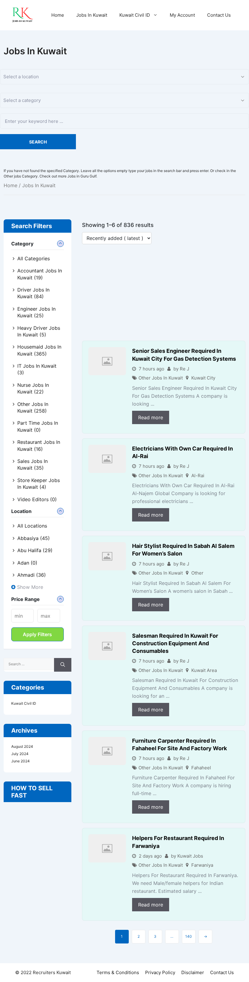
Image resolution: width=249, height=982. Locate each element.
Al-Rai (197, 475)
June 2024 (20, 761)
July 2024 (20, 753)
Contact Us (219, 15)
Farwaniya (202, 865)
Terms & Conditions (118, 972)
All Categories (33, 258)
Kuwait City (203, 378)
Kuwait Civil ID (134, 15)
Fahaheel (201, 768)
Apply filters (37, 634)
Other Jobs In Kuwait (160, 378)
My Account (182, 15)
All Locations (32, 526)
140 (188, 936)
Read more (150, 417)
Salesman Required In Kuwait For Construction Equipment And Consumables (175, 643)
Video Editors (37, 499)
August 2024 (22, 746)
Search (38, 141)
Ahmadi (31, 575)
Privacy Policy (160, 972)
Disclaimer (192, 972)
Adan (27, 563)
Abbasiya (33, 538)
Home (57, 15)
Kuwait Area (204, 670)
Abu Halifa (35, 550)
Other (197, 573)
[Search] (62, 665)
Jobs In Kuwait (91, 15)
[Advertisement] (163, 295)
